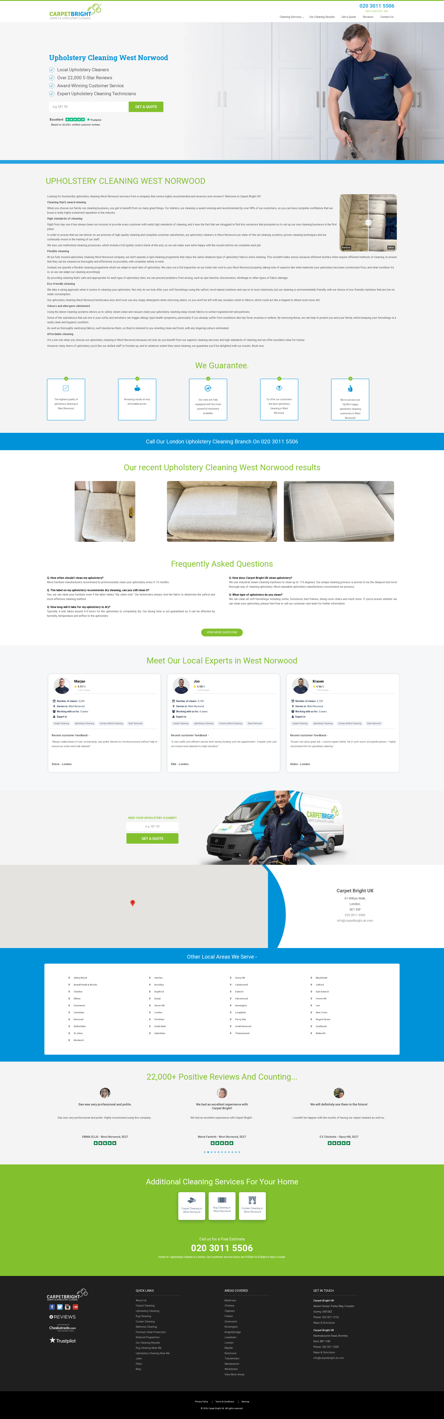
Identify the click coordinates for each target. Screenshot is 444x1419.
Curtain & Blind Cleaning (111, 723)
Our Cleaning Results (148, 1342)
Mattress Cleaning (146, 1326)
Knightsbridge (233, 1332)
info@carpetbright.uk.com (355, 920)
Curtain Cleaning (145, 1321)
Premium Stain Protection (151, 1332)
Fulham (229, 1316)
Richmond (230, 1353)
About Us (141, 1300)
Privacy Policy (201, 1401)
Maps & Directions (324, 1322)
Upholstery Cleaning (84, 723)
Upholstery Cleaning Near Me (153, 1353)
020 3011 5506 (377, 6)
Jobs (139, 1358)
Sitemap (245, 1401)
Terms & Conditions (224, 1401)
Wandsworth (232, 1363)
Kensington (231, 1326)
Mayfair (229, 1347)
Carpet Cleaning (61, 723)
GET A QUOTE (146, 107)
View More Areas (234, 1374)
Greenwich (231, 1321)
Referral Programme (148, 1337)
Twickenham (232, 1358)
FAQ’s (139, 1363)
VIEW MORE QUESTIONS (222, 632)
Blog (138, 1369)
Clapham (230, 1311)
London (229, 1342)
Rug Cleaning (143, 1316)
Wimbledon (231, 1369)
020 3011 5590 (330, 1346)
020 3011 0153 (330, 1317)
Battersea (230, 1300)
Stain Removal (135, 723)
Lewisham (230, 1337)
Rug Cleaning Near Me (149, 1347)
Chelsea (229, 1305)
